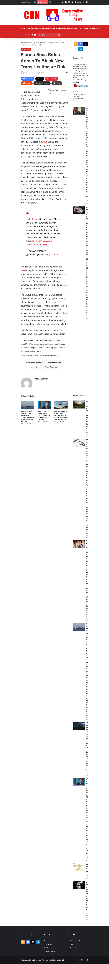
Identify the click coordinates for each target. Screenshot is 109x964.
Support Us (86, 28)
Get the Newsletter (63, 28)
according (25, 156)
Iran (28, 28)
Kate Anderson (29, 73)
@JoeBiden (32, 219)
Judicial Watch (48, 944)
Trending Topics (32, 43)
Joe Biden (36, 367)
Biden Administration (35, 362)
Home (23, 28)
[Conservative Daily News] (54, 15)
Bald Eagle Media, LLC (57, 960)
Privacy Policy (74, 948)
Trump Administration (47, 28)
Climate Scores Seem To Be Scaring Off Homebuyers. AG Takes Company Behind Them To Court (87, 484)
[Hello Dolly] (79, 867)
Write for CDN (76, 28)
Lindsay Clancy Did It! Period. (87, 415)
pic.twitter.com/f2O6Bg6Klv (39, 244)
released (31, 120)
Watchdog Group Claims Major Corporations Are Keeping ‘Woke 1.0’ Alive (44, 415)
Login (71, 944)
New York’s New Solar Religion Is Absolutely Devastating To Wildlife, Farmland (87, 577)
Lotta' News (47, 948)
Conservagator (48, 941)
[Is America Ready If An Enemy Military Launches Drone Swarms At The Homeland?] (61, 405)
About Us (95, 28)
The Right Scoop (49, 951)
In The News (42, 43)
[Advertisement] (80, 357)
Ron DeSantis (51, 367)
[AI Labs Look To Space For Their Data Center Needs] (79, 726)
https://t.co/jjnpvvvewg (41, 241)
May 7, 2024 (52, 254)
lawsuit (44, 142)
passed (24, 270)
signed (42, 277)
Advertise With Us (75, 941)
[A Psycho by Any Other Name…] (79, 885)
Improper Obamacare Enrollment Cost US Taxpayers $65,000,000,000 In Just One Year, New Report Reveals (87, 259)
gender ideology (55, 362)
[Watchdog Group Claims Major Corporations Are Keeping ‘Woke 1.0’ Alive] (44, 405)
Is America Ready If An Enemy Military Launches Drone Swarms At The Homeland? (60, 415)
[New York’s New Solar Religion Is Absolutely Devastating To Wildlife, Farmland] (79, 544)
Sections (34, 28)
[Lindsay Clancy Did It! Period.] (79, 404)
